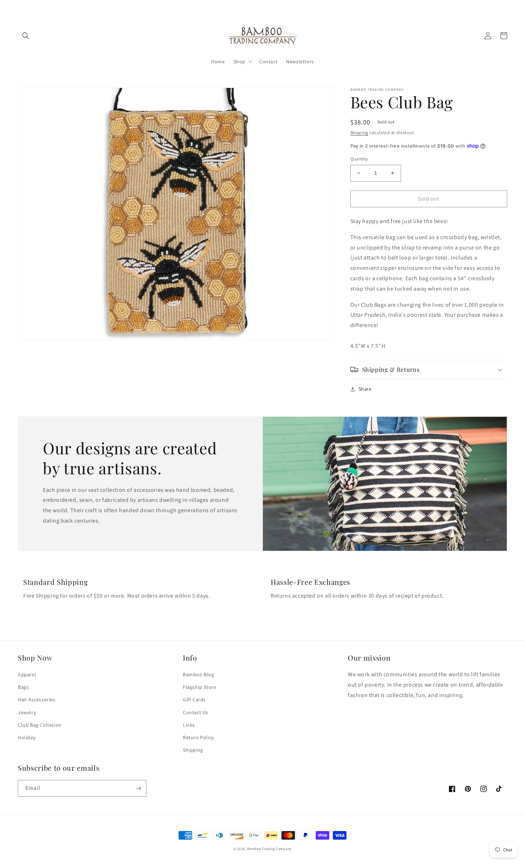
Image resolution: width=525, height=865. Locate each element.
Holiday (26, 737)
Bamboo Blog (198, 674)
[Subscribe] (138, 788)
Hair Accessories (36, 699)
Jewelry (27, 712)
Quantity (359, 159)
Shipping (359, 132)
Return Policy (198, 737)
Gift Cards (194, 699)
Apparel (27, 674)
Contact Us (195, 712)
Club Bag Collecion (40, 725)
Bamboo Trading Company (269, 848)
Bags (23, 687)
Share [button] (365, 389)
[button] (26, 36)
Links (189, 725)
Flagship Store (199, 687)
